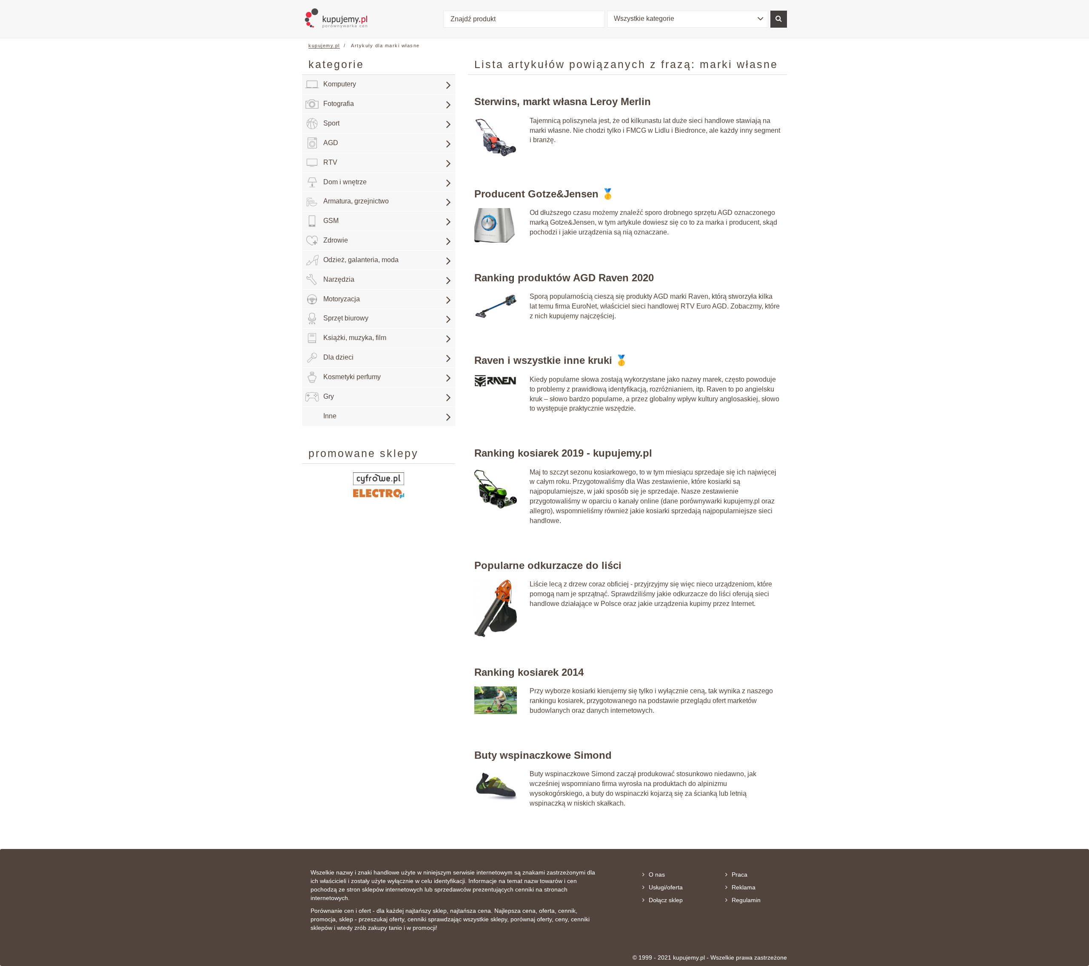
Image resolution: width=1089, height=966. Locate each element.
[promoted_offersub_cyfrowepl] (378, 478)
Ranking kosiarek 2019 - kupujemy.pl (563, 453)
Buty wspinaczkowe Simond (543, 755)
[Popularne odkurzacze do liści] (495, 608)
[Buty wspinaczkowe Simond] (495, 786)
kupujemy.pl (324, 45)
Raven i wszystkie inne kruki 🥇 (551, 360)
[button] (688, 19)
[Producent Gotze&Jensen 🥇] (495, 225)
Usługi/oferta (666, 887)
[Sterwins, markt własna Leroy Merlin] (495, 136)
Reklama (743, 887)
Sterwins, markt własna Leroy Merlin (562, 101)
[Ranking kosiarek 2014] (495, 699)
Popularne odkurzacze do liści (547, 565)
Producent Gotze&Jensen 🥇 (544, 194)
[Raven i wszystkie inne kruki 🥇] (495, 380)
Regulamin (746, 900)
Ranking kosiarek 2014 (529, 672)
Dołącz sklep (666, 900)
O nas (657, 874)
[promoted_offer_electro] (378, 493)
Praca (739, 874)
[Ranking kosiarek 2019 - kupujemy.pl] (495, 488)
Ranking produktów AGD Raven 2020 (564, 277)
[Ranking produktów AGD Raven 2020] (495, 305)
